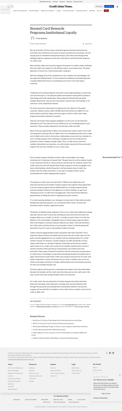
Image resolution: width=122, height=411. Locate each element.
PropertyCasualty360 (30, 399)
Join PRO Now (109, 6)
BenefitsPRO (44, 399)
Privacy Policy (76, 373)
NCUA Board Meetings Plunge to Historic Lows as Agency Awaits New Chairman (60, 326)
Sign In (95, 367)
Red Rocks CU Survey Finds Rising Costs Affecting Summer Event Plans (57, 320)
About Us (53, 368)
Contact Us (53, 376)
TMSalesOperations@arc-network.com (48, 306)
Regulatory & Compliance (15, 373)
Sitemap (31, 381)
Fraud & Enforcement (14, 381)
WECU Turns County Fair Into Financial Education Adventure (53, 323)
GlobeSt (70, 399)
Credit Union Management (15, 368)
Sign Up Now (106, 393)
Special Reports (12, 389)
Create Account (97, 370)
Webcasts (69, 1)
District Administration (59, 402)
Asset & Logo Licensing (57, 373)
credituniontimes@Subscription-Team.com (21, 359)
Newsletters (99, 6)
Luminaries (62, 1)
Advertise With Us (55, 370)
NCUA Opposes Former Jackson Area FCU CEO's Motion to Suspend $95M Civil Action (59, 334)
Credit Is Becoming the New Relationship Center (49, 329)
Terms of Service (77, 370)
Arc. (46, 406)
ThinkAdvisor (16, 399)
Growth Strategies (13, 370)
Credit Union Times (58, 399)
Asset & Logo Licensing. (82, 306)
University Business (74, 402)
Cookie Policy (75, 368)
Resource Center (78, 1)
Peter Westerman (42, 38)
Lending (10, 376)
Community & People (14, 378)
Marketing (11, 384)
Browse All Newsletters (100, 398)
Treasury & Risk (81, 399)
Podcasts (55, 1)
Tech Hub (10, 386)
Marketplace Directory (45, 1)
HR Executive (46, 402)
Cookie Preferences (82, 406)
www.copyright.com (70, 304)
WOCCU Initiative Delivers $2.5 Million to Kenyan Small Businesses (55, 338)
